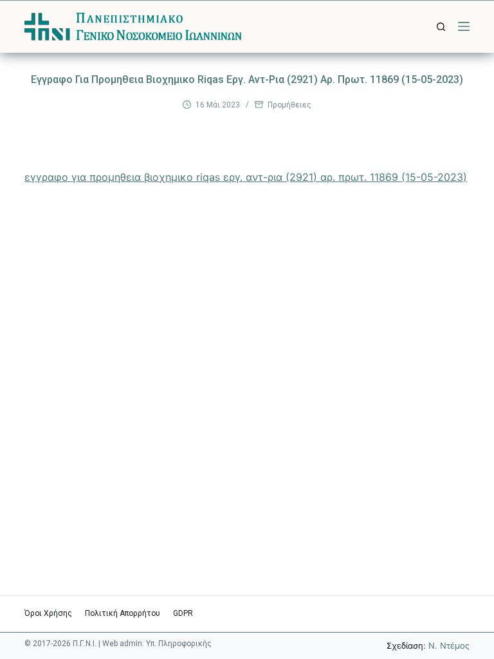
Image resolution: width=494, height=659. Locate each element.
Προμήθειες (289, 104)
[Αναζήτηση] (441, 27)
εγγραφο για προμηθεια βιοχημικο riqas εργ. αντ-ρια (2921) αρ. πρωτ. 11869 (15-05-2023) (245, 177)
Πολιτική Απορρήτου (122, 613)
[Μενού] (464, 26)
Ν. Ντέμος (449, 645)
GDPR (183, 613)
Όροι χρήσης (48, 613)
